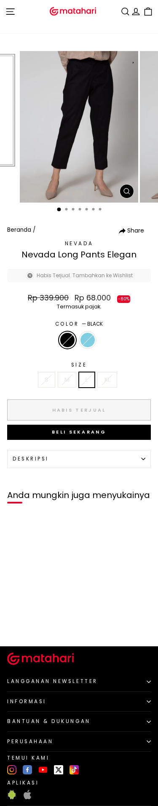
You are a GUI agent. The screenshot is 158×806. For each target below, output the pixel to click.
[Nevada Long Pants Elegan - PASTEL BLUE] (26, 626)
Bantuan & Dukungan (49, 721)
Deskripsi (31, 458)
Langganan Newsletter (52, 681)
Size (79, 364)
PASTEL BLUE (87, 340)
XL (107, 379)
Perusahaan (30, 741)
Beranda (19, 230)
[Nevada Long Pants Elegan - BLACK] (16, 626)
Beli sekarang (79, 431)
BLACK (67, 340)
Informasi (26, 701)
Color (79, 324)
